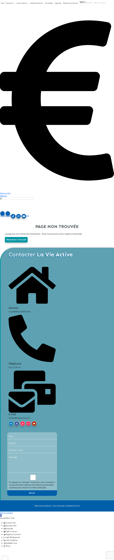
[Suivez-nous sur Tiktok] (22, 423)
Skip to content (6, 513)
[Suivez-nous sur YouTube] (34, 423)
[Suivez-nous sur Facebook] (16, 423)
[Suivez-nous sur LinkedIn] (11, 423)
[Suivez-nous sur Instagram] (28, 423)
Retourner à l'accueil (16, 240)
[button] (8, 3)
